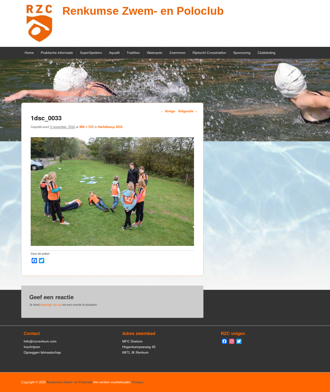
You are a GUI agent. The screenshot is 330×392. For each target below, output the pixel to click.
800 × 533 (86, 127)
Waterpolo (154, 53)
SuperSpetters (91, 53)
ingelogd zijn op (50, 304)
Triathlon (133, 53)
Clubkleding (266, 53)
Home (29, 53)
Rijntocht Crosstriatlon (209, 53)
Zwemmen (177, 53)
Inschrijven (32, 347)
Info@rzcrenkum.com (40, 341)
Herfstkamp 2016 (110, 127)
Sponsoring (242, 53)
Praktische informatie (57, 53)
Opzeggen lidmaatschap (42, 352)
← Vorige (167, 111)
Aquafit (114, 53)
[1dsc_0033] (112, 244)
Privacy (137, 382)
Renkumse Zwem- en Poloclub (143, 11)
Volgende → (188, 111)
